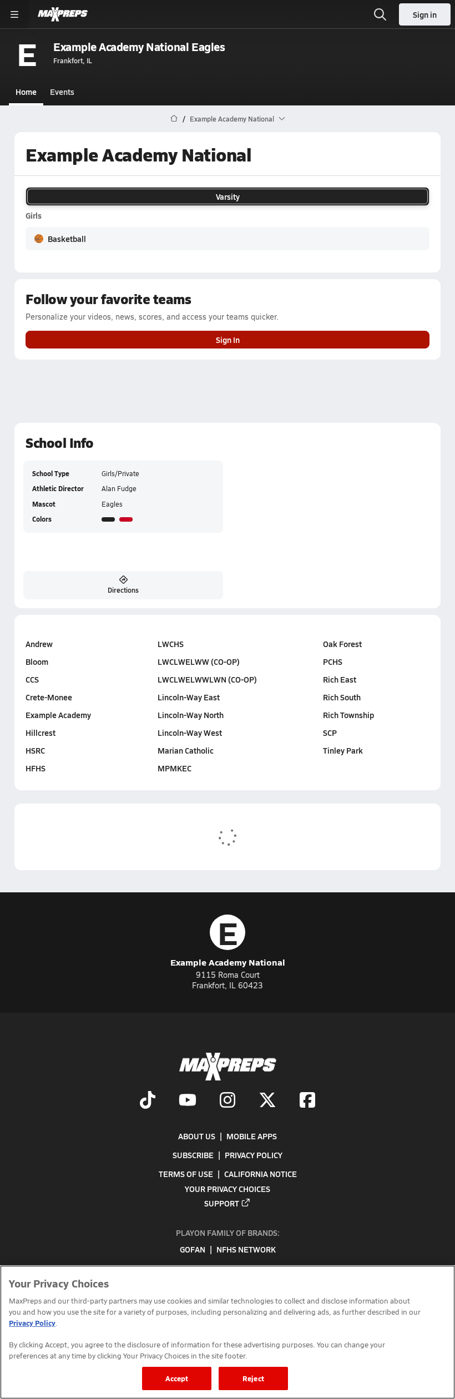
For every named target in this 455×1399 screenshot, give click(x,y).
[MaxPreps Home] (63, 14)
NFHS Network (246, 1249)
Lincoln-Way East (189, 697)
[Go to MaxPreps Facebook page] (307, 1101)
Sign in (425, 14)
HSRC (35, 750)
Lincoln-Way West (190, 732)
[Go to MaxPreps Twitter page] (267, 1101)
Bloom (37, 661)
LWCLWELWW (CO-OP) (199, 661)
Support (221, 1202)
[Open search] (380, 14)
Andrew (39, 643)
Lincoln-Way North (191, 714)
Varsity (228, 196)
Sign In (228, 339)
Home (26, 91)
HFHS (36, 768)
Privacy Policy (253, 1154)
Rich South (342, 697)
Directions (123, 589)
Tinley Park (343, 750)
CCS (32, 679)
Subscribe (193, 1154)
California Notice (260, 1173)
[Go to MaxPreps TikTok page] (147, 1101)
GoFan (192, 1249)
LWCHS (171, 643)
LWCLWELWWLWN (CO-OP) (207, 679)
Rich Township (348, 714)
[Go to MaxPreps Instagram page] (227, 1101)
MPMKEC (174, 768)
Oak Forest (342, 643)
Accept (177, 1378)
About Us (196, 1136)
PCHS (332, 661)
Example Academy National (227, 941)
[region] (227, 1332)
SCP (330, 732)
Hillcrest (40, 732)
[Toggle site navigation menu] (14, 14)
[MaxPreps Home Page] (174, 119)
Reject (253, 1378)
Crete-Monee (49, 697)
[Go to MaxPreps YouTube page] (187, 1101)
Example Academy (58, 714)
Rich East (339, 679)
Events (62, 91)
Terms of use (186, 1173)
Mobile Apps (251, 1136)
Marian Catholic (186, 750)
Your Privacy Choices (227, 1188)
